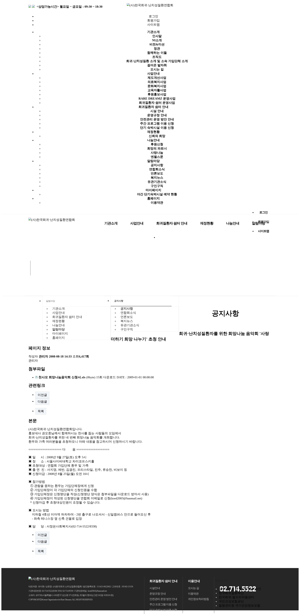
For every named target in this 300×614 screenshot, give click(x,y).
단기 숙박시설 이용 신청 (157, 127)
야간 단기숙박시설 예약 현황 (157, 194)
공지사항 (157, 165)
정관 (157, 48)
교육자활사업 (157, 90)
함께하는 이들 (157, 52)
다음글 (42, 401)
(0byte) (67, 377)
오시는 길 (157, 69)
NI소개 (157, 40)
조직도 (157, 57)
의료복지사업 (157, 82)
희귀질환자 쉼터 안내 (153, 107)
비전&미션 (157, 44)
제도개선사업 (157, 77)
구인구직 (157, 186)
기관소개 (153, 32)
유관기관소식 (157, 182)
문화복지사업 (157, 86)
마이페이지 (153, 190)
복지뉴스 (157, 177)
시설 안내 (157, 111)
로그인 (153, 16)
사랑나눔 (157, 152)
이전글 (42, 395)
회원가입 (153, 20)
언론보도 (157, 173)
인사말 (157, 36)
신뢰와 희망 (157, 136)
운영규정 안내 (157, 115)
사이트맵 (153, 24)
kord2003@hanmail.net (126, 498)
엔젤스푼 (157, 157)
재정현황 (153, 132)
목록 (41, 411)
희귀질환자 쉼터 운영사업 (157, 102)
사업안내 (153, 73)
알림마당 (153, 161)
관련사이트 (221, 580)
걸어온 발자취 (157, 65)
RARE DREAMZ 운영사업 (157, 98)
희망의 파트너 (157, 148)
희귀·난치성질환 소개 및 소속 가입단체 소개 (157, 61)
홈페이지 (153, 198)
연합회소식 (157, 169)
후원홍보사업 (157, 94)
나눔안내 (153, 140)
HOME (37, 301)
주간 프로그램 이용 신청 (157, 123)
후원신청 (157, 144)
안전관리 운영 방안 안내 (157, 119)
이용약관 (157, 202)
